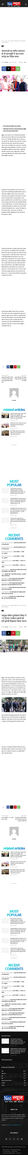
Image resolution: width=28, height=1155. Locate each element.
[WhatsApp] (18, 68)
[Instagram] (17, 1139)
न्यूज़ (6, 41)
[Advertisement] (14, 22)
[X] (8, 68)
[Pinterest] (13, 68)
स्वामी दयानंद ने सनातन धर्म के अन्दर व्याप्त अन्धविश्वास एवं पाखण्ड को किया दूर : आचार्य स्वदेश (18, 424)
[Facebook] (4, 68)
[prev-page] (3, 439)
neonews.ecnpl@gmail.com (14, 1125)
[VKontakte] (21, 1139)
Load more (13, 527)
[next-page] (5, 439)
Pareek (6, 62)
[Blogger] (6, 1139)
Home (3, 41)
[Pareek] (3, 62)
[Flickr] (13, 1139)
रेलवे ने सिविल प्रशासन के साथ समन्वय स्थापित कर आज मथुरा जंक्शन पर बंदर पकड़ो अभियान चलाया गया (17, 432)
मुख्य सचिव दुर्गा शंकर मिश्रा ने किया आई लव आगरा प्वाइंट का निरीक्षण (20, 379)
